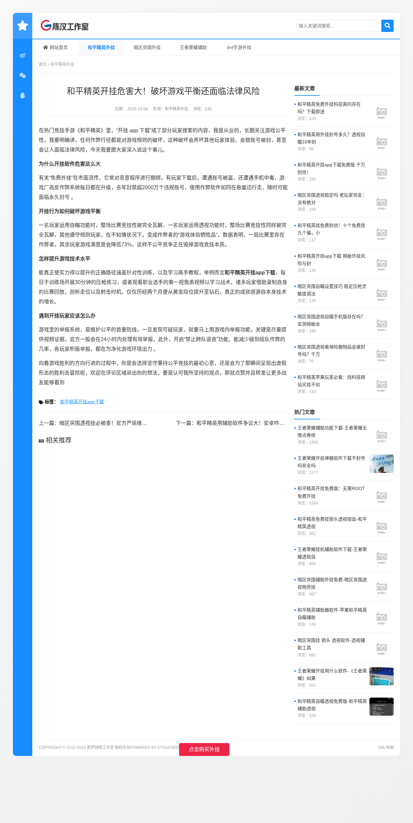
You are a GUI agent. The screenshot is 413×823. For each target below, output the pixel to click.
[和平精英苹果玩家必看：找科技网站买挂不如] (381, 383)
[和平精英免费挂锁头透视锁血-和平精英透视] (381, 524)
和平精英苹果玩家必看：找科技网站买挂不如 (331, 381)
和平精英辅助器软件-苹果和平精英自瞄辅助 (332, 613)
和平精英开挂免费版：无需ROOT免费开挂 (331, 492)
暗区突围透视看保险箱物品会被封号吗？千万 (331, 350)
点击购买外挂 (204, 749)
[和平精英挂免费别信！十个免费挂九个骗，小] (381, 231)
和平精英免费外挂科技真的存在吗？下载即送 (329, 108)
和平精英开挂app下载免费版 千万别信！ (331, 168)
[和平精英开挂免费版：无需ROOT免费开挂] (381, 494)
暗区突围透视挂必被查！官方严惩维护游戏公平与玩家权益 (126, 423)
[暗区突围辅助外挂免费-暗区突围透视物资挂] (381, 585)
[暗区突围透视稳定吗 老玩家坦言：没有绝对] (381, 200)
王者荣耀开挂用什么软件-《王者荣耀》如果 (332, 674)
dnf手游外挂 (239, 47)
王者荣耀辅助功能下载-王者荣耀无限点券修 (332, 431)
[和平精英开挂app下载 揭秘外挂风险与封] (381, 261)
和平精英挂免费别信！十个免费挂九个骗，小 (331, 229)
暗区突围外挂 (147, 47)
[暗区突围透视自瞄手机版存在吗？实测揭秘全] (381, 322)
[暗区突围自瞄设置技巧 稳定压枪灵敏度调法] (381, 292)
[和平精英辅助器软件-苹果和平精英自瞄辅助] (381, 615)
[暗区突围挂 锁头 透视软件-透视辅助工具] (381, 646)
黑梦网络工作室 (69, 25)
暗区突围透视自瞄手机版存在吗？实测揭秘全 (331, 320)
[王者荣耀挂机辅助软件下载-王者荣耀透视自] (381, 555)
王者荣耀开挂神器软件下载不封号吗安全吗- (331, 462)
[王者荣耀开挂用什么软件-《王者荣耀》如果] (381, 676)
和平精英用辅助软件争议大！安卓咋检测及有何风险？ (258, 423)
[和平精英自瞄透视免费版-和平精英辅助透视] (381, 707)
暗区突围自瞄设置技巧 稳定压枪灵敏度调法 (332, 290)
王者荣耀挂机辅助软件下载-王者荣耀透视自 (332, 553)
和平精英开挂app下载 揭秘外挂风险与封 (331, 259)
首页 (42, 64)
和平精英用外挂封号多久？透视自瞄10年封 (331, 138)
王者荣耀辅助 (193, 47)
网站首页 (59, 47)
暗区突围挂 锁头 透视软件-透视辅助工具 (331, 644)
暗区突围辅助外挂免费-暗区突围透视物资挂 (332, 583)
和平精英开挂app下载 (250, 272)
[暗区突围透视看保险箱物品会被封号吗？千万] (381, 352)
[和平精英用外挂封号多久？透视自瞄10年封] (381, 140)
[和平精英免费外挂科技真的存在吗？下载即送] (381, 110)
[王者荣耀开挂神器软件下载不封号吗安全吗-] (381, 464)
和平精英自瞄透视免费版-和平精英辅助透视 (332, 705)
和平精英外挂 (101, 47)
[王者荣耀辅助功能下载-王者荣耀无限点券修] (381, 433)
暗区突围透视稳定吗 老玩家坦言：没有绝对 (332, 198)
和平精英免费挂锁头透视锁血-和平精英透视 (332, 522)
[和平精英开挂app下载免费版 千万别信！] (381, 170)
